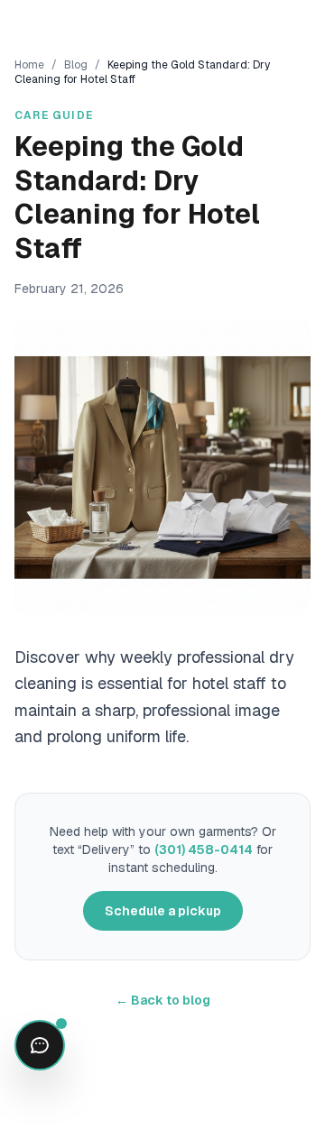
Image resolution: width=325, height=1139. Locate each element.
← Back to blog (163, 1000)
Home (29, 65)
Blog (76, 65)
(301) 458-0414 (203, 849)
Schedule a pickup (163, 911)
